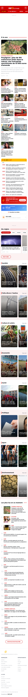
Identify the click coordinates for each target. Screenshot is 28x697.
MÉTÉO (21, 11)
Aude (19, 663)
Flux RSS (3, 680)
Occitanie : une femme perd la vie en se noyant (20, 134)
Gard (19, 660)
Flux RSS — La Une (5, 682)
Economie (6, 353)
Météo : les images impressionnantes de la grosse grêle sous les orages (15, 597)
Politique (5, 413)
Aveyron (19, 669)
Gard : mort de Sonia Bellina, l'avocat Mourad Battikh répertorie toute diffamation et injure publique (13, 604)
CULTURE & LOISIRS (5, 667)
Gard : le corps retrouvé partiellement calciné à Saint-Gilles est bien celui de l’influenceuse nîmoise (7, 153)
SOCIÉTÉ (3, 663)
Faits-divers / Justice (10, 293)
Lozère (19, 667)
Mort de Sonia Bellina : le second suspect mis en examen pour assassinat (7, 105)
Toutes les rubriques (5, 678)
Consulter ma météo (14, 212)
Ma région (12, 11)
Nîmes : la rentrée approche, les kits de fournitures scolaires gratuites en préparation (21, 105)
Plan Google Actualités (6, 685)
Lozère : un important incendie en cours (14, 579)
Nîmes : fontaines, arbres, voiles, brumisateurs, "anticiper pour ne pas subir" (7, 120)
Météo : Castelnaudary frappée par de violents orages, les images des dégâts (20, 90)
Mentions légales (5, 687)
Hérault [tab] (18, 232)
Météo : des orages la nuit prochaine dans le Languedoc (15, 617)
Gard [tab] (13, 232)
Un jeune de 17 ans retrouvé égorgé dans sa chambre (21, 120)
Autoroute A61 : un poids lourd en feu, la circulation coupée (15, 635)
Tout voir (6, 256)
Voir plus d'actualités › (14, 641)
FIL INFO (4, 11)
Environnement (8, 473)
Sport (4, 443)
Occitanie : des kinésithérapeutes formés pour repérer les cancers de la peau (7, 90)
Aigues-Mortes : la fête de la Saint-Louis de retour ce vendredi (15, 585)
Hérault (19, 661)
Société (5, 263)
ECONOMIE (3, 669)
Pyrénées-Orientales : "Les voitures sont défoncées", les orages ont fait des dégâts (14, 611)
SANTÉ (2, 670)
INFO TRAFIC (4, 661)
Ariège (19, 670)
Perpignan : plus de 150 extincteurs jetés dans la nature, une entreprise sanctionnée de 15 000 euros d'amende (14, 61)
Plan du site (4, 684)
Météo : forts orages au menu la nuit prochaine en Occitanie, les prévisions (14, 591)
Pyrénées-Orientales (22, 665)
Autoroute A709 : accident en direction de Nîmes (15, 623)
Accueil (2, 676)
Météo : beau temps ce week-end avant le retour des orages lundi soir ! (11, 249)
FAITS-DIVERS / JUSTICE (6, 665)
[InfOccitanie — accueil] (14, 8)
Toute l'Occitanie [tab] (6, 232)
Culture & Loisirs (8, 323)
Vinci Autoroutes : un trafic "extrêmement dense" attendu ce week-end (15, 629)
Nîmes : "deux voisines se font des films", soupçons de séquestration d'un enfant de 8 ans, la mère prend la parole (7, 137)
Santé (4, 383)
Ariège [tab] (24, 232)
